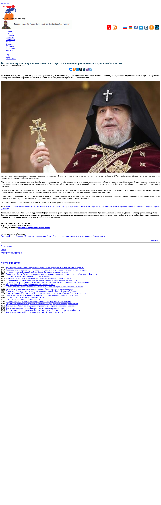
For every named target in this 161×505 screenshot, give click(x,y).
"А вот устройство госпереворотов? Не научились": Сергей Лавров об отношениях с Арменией (44, 287)
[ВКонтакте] (70, 69)
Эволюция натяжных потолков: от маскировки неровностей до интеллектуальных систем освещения (46, 270)
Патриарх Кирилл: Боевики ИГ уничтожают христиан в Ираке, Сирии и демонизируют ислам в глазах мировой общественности (53, 236)
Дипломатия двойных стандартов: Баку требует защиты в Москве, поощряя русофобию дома (43, 310)
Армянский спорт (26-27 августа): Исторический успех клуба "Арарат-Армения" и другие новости (46, 293)
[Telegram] (90, 69)
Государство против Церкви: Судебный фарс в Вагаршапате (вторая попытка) (37, 272)
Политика (10, 35)
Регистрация (6, 246)
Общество (10, 46)
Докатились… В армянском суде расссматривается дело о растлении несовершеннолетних (42, 306)
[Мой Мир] (77, 69)
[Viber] (87, 69)
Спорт (8, 52)
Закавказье (10, 38)
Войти (3, 250)
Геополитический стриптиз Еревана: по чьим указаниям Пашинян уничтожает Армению (42, 295)
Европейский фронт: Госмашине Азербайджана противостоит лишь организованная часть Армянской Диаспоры (51, 274)
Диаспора (9, 44)
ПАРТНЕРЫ (11, 59)
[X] (80, 69)
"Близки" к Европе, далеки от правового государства (27, 297)
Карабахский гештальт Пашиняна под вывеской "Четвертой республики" (35, 312)
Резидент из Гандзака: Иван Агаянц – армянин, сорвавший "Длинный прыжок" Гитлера (41, 291)
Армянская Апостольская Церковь (84, 206)
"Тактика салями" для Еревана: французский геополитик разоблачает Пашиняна (38, 302)
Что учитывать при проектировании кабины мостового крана (30, 285)
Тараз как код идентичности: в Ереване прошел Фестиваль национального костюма (39, 289)
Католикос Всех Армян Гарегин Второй (53, 206)
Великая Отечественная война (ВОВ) (21, 206)
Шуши (101, 206)
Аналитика (10, 48)
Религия (140, 206)
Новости (9, 33)
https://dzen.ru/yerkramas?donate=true (34, 228)
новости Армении (120, 206)
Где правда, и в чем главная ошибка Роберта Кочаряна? (28, 276)
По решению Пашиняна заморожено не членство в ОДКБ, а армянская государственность (42, 304)
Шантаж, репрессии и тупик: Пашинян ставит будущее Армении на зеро (35, 308)
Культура (9, 50)
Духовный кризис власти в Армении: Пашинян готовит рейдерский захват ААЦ (38, 278)
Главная (9, 31)
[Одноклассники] (74, 69)
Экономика (10, 40)
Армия (8, 42)
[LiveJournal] (84, 69)
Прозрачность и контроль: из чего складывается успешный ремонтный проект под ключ (41, 280)
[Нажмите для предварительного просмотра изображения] (80, 172)
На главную (155, 240)
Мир (7, 55)
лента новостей (11, 262)
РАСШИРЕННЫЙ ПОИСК (12, 253)
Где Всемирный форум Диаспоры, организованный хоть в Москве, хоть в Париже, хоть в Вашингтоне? (47, 283)
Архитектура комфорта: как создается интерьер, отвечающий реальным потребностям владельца (45, 268)
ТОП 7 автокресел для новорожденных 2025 (23, 299)
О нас (8, 57)
